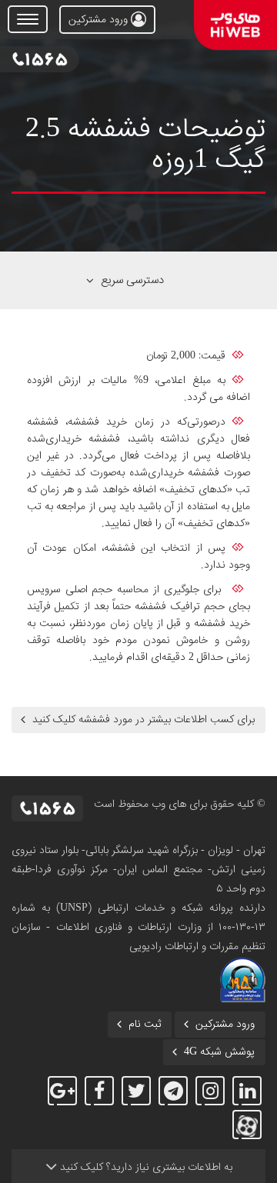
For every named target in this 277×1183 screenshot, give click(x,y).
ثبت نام (144, 1024)
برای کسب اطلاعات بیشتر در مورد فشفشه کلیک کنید (143, 720)
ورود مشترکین (99, 20)
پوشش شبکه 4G (219, 1052)
